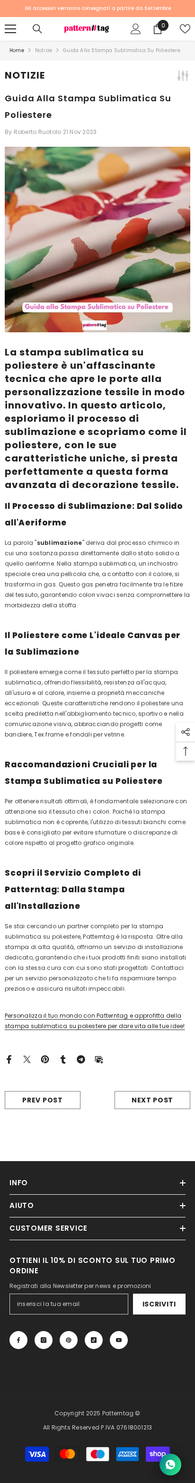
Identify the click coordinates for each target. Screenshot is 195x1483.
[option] (97, 8)
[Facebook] (9, 1059)
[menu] (10, 29)
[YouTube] (119, 1340)
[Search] (37, 29)
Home (16, 50)
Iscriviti (159, 1304)
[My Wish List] (185, 29)
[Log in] (136, 29)
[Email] (99, 1059)
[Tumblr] (63, 1059)
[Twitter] (27, 1059)
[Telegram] (81, 1059)
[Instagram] (44, 1340)
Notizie (43, 50)
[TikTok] (94, 1340)
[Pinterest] (45, 1059)
